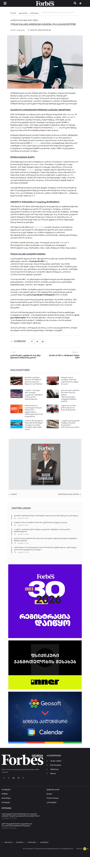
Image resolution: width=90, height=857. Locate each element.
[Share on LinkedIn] (42, 341)
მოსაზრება (6, 798)
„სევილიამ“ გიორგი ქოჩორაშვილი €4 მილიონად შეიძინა (68, 408)
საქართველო (34, 13)
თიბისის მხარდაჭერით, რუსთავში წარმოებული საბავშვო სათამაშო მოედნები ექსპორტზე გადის (34, 425)
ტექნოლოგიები (53, 789)
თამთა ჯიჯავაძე (17, 30)
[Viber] (23, 778)
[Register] (80, 3)
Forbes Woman (52, 798)
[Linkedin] (18, 778)
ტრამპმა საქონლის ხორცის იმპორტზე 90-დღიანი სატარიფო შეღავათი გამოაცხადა (46, 515)
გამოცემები (52, 802)
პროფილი (6, 802)
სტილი (49, 794)
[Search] (75, 3)
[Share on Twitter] (37, 341)
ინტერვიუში (39, 227)
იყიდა (55, 128)
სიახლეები (6, 789)
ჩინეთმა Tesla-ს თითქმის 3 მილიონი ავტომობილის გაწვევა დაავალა (40, 522)
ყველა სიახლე (23, 13)
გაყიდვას (30, 170)
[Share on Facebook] (31, 341)
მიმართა (36, 143)
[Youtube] (13, 778)
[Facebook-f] (4, 778)
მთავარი (13, 13)
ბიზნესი (5, 794)
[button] (5, 3)
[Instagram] (8, 778)
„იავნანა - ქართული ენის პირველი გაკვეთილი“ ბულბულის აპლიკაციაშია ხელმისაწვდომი (34, 395)
